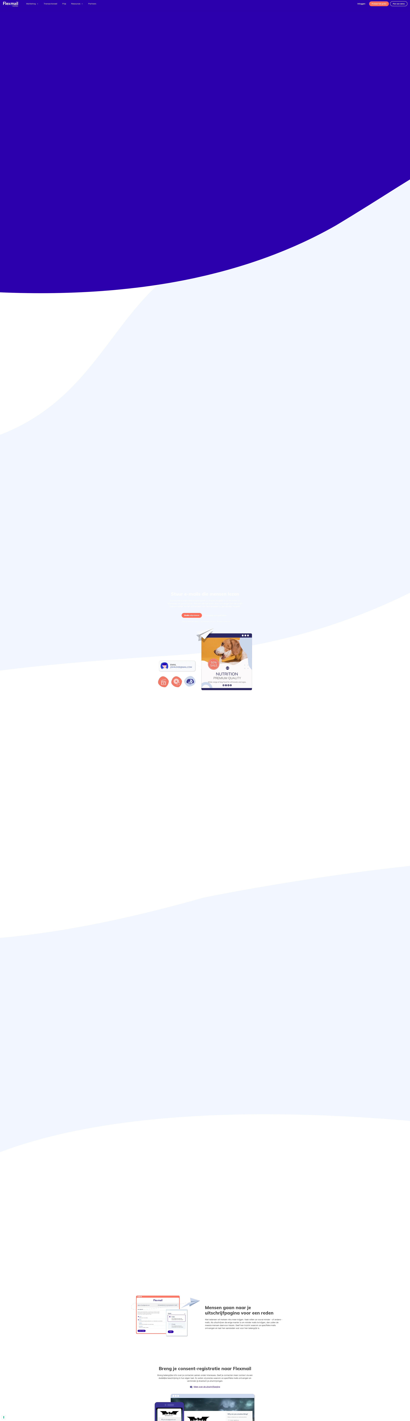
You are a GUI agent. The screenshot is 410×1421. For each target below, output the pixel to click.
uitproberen (191, 615)
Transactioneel (50, 3)
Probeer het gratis (379, 4)
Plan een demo (399, 4)
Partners (92, 3)
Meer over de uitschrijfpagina (207, 1387)
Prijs (64, 3)
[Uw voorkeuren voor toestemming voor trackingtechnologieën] (4, 1417)
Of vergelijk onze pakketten (215, 615)
